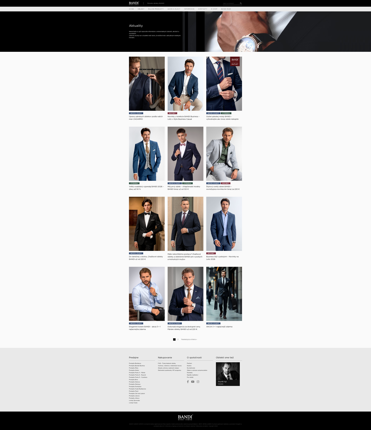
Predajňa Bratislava (135, 363)
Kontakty (190, 372)
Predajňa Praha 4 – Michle (137, 372)
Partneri (189, 363)
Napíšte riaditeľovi (192, 375)
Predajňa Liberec (134, 396)
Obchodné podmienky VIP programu (169, 370)
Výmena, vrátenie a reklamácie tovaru (170, 365)
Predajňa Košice (134, 370)
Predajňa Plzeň (133, 391)
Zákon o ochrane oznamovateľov (197, 370)
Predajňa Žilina (133, 368)
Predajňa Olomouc (134, 384)
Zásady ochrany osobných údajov (168, 368)
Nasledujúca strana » (189, 339)
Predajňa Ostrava (134, 382)
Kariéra (189, 365)
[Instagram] (198, 381)
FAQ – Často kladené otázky (167, 363)
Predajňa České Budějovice (137, 389)
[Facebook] (188, 381)
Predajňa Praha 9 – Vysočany (138, 377)
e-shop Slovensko (134, 400)
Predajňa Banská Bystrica (137, 365)
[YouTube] (192, 381)
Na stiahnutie (191, 368)
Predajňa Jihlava (134, 398)
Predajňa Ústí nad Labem (137, 393)
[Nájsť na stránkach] (241, 3)
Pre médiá (190, 377)
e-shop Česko (133, 403)
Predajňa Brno (133, 379)
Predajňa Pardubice (135, 386)
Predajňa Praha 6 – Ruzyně (137, 375)
